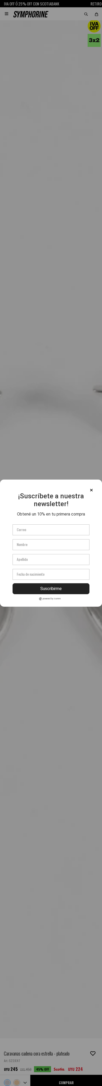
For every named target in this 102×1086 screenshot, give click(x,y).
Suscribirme (51, 588)
